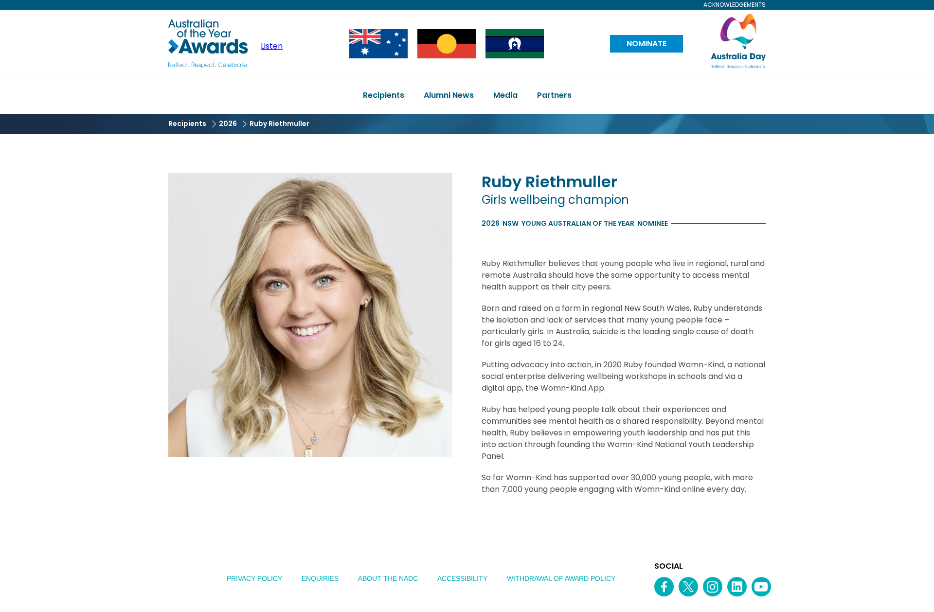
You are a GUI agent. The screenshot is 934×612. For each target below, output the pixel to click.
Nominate (646, 43)
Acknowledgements (734, 5)
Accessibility (462, 578)
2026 (228, 123)
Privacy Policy (254, 578)
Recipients (383, 95)
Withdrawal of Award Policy (561, 578)
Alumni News (449, 95)
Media (505, 95)
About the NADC (388, 578)
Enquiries (320, 578)
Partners (554, 95)
